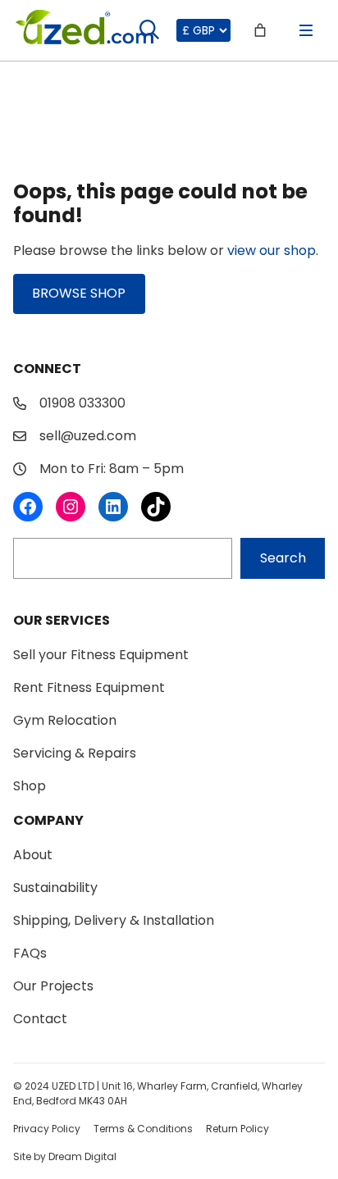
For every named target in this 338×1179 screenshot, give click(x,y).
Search (283, 558)
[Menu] (306, 30)
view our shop (271, 250)
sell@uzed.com (87, 435)
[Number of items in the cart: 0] (260, 30)
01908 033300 (82, 403)
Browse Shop (79, 293)
